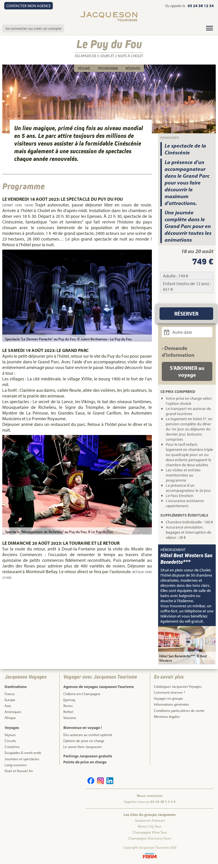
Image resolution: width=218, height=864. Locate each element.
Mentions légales (167, 716)
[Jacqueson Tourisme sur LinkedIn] (109, 782)
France (10, 693)
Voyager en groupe (168, 698)
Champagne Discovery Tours (149, 838)
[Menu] (209, 28)
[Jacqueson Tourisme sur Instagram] (99, 782)
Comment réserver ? (169, 692)
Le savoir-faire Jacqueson (82, 746)
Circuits (10, 740)
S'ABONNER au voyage (187, 371)
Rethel (68, 711)
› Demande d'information (178, 351)
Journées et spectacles (22, 759)
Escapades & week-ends (23, 752)
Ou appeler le (175, 5)
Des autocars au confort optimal (87, 734)
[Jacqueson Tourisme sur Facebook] (90, 782)
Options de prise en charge (83, 740)
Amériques (13, 711)
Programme (108, 68)
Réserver (132, 68)
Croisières (12, 746)
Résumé (84, 68)
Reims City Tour (149, 826)
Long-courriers (16, 765)
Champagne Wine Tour (149, 832)
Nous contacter (150, 795)
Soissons (69, 717)
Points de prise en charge (84, 761)
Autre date (181, 332)
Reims (68, 705)
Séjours (10, 734)
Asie (8, 705)
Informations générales (171, 704)
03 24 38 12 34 (200, 5)
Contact (28, 5)
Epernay (69, 699)
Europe (10, 699)
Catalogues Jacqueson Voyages (178, 686)
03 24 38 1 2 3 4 (162, 801)
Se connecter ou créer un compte (33, 28)
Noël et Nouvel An (19, 770)
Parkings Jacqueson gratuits (87, 756)
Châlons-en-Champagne (81, 693)
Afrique (10, 717)
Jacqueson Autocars (150, 820)
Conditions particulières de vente (179, 710)
